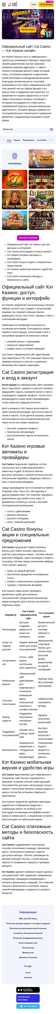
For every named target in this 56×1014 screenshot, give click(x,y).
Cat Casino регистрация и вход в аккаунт (29, 251)
